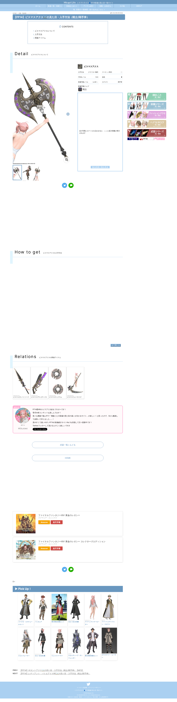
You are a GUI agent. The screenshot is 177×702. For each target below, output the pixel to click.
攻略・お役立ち (105, 6)
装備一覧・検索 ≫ (55, 6)
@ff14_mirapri (23, 428)
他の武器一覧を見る (100, 167)
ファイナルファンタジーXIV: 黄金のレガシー (59, 515)
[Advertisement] (68, 221)
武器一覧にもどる (68, 445)
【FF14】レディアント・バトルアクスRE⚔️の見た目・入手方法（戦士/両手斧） (55, 673)
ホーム (37, 6)
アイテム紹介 (88, 6)
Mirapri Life (70, 2)
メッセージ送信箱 (82, 687)
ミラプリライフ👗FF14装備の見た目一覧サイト (88, 690)
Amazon (44, 522)
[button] (68, 114)
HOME (68, 458)
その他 (122, 6)
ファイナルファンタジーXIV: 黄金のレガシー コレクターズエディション (71, 541)
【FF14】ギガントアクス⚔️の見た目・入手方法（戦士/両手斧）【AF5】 (52, 670)
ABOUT (139, 6)
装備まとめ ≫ (71, 6)
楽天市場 (56, 522)
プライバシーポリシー (94, 687)
